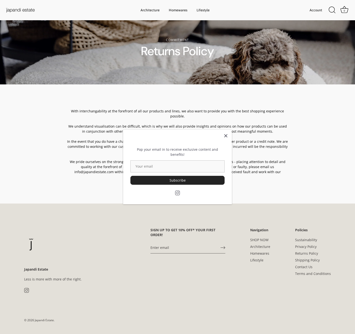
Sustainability (306, 240)
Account (316, 10)
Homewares (178, 10)
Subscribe (178, 180)
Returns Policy (306, 253)
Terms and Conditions (313, 273)
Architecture (150, 10)
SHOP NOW (259, 240)
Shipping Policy (307, 260)
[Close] (225, 135)
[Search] (332, 10)
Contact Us (303, 267)
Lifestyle (203, 10)
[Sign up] (222, 247)
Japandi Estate (44, 320)
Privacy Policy (306, 246)
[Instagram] (177, 192)
